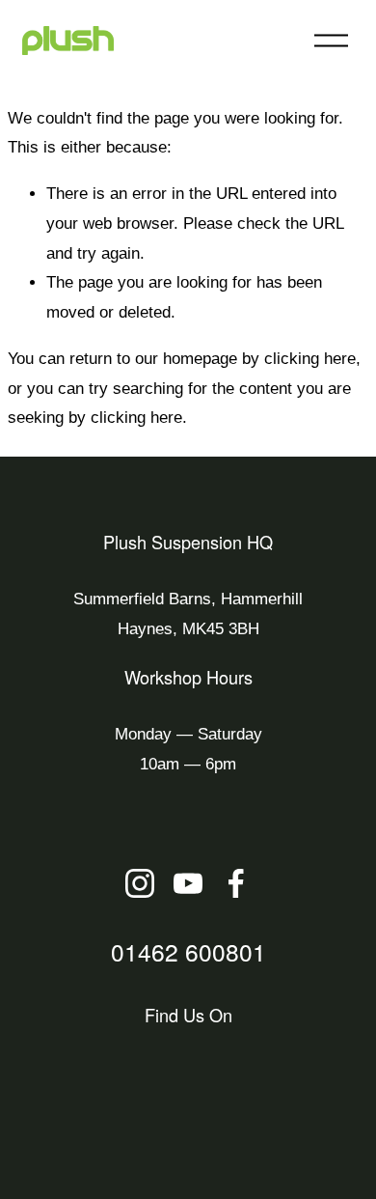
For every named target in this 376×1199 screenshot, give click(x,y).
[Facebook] (236, 883)
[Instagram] (139, 883)
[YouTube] (188, 883)
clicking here (310, 358)
